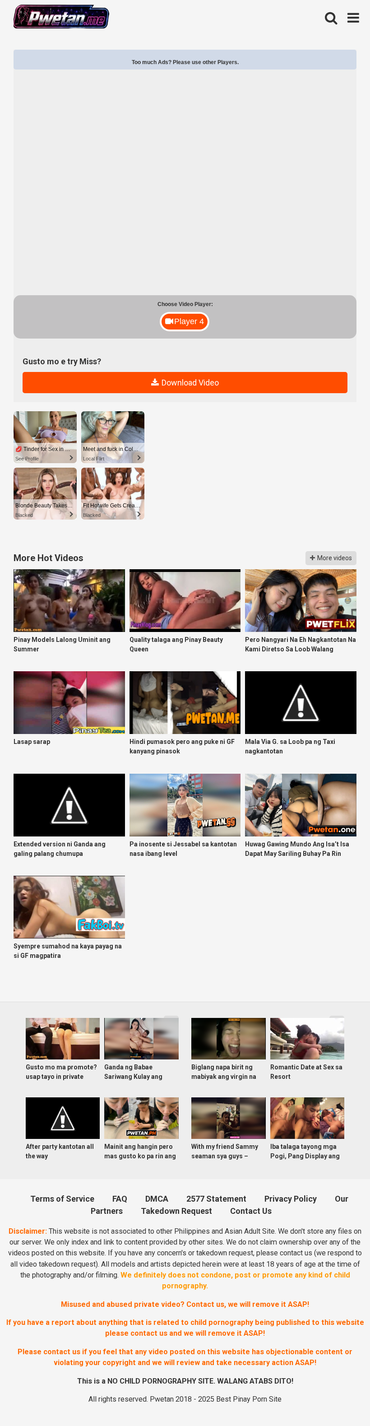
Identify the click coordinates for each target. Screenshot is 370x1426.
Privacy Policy (290, 1198)
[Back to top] (339, 1397)
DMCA (156, 1198)
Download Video (189, 382)
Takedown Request (176, 1211)
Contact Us (251, 1211)
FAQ (119, 1198)
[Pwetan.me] (61, 18)
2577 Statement (216, 1198)
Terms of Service (62, 1198)
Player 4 (189, 321)
